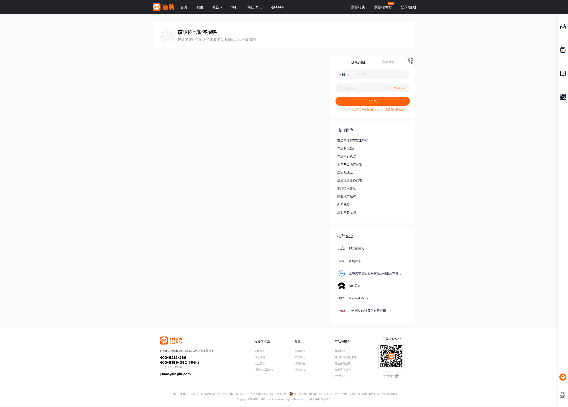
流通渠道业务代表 (349, 180)
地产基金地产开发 (349, 164)
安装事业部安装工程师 (352, 140)
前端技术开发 (346, 188)
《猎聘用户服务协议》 (364, 109)
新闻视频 (343, 204)
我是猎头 (358, 7)
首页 (183, 7)
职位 (199, 7)
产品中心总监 (346, 156)
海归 (235, 7)
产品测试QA (345, 148)
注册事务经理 (346, 212)
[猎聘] (163, 7)
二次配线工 (345, 172)
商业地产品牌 (346, 196)
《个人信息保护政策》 (393, 109)
